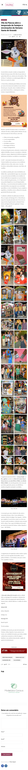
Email (2, 739)
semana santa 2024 (20, 657)
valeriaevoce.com (6, 660)
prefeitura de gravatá (7, 657)
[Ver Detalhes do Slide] (14, 650)
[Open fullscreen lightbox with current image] (14, 53)
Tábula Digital (12, 762)
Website (3, 746)
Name (3, 731)
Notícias (4, 19)
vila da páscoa (17, 660)
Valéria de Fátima (18, 34)
